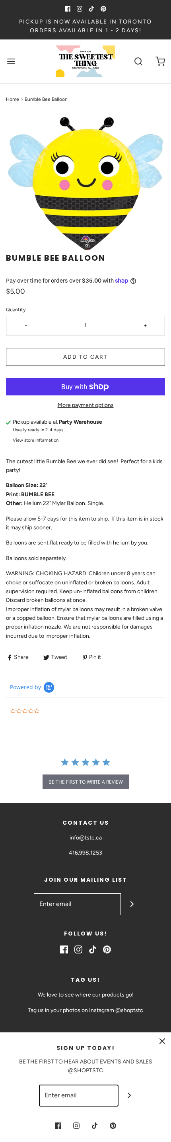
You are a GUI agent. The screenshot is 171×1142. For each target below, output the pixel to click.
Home (12, 99)
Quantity (16, 310)
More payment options (86, 405)
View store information (35, 440)
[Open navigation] (11, 61)
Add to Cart (85, 357)
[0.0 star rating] (53, 711)
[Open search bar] (138, 61)
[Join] (132, 904)
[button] (85, 183)
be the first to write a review (86, 781)
